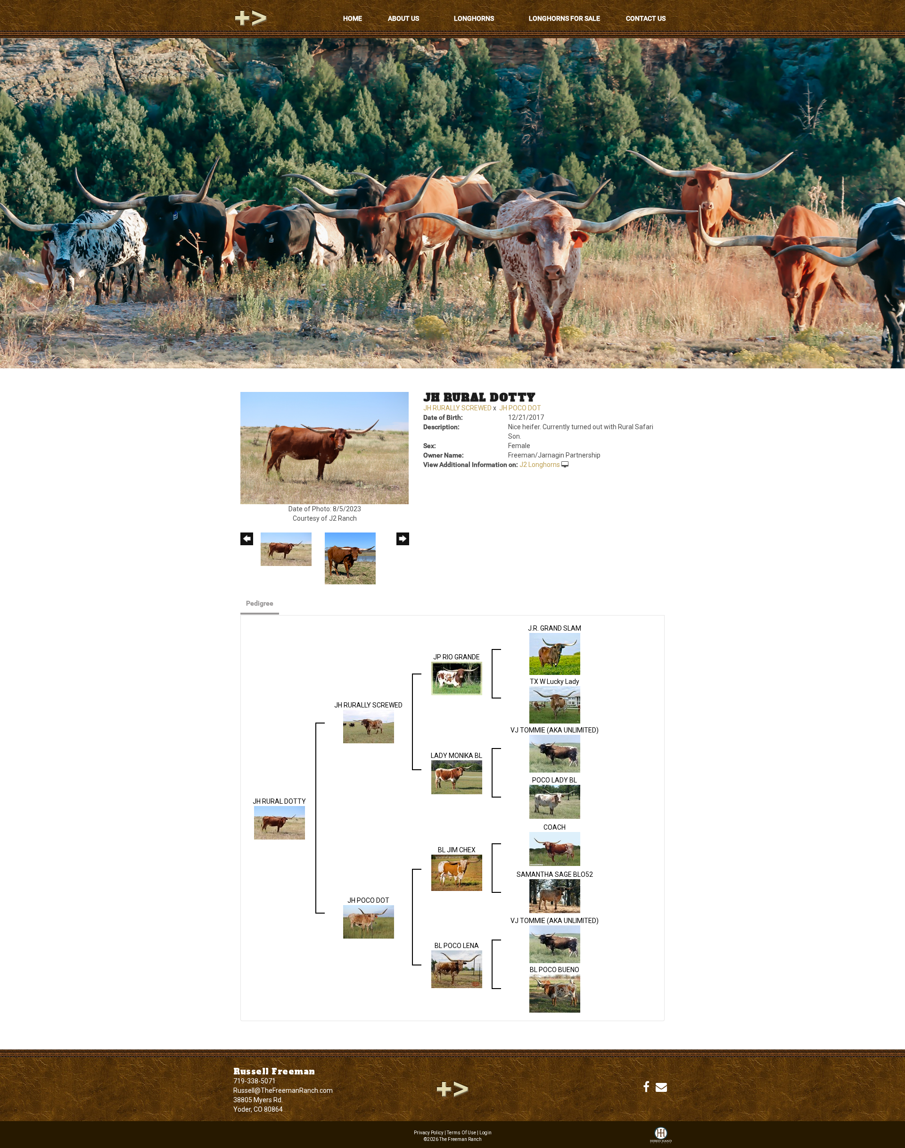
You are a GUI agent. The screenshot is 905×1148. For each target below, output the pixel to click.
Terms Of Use (461, 1132)
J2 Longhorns (539, 464)
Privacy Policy (429, 1132)
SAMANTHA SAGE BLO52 (555, 874)
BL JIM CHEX (457, 850)
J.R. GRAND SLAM (554, 628)
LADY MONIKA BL (456, 755)
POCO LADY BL (554, 780)
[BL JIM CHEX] (456, 872)
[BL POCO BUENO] (554, 993)
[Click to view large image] (324, 447)
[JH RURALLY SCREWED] (368, 726)
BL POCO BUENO (554, 969)
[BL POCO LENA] (456, 968)
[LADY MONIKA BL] (456, 777)
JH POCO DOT (520, 408)
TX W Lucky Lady (554, 681)
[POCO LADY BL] (554, 801)
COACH (554, 827)
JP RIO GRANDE (456, 657)
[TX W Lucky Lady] (554, 704)
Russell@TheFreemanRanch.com (283, 1090)
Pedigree (259, 603)
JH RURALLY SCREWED (457, 408)
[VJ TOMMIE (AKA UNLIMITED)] (554, 753)
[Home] (452, 1088)
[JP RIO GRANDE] (456, 678)
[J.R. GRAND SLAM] (554, 653)
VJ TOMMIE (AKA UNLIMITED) (554, 730)
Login (485, 1132)
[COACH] (554, 848)
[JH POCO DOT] (368, 921)
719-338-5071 (254, 1081)
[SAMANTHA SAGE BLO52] (554, 895)
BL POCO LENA (457, 945)
